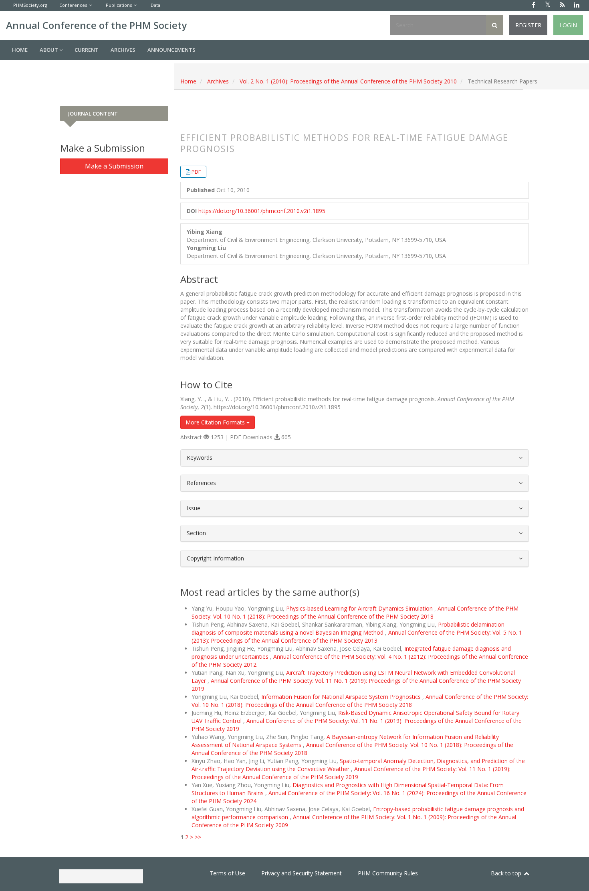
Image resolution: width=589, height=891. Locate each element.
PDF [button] (196, 171)
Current (87, 49)
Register (528, 25)
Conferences (73, 5)
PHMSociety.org (30, 5)
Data (155, 5)
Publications (119, 5)
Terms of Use (227, 873)
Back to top (507, 873)
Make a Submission (114, 166)
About (49, 49)
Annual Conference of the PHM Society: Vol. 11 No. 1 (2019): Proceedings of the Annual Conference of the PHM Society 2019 (351, 773)
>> (198, 837)
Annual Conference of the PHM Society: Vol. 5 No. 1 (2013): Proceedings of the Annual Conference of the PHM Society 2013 (357, 636)
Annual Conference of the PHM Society (96, 25)
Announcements (171, 49)
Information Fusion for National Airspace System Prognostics (341, 696)
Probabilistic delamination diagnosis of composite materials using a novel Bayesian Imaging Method (348, 628)
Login (568, 25)
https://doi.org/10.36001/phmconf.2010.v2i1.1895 (261, 211)
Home (20, 49)
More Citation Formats (216, 422)
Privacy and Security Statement (301, 873)
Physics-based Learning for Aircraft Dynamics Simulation (360, 608)
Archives (123, 49)
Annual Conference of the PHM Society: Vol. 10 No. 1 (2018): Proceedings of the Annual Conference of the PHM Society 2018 (355, 612)
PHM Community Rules (388, 873)
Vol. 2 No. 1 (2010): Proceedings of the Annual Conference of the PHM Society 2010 (348, 81)
